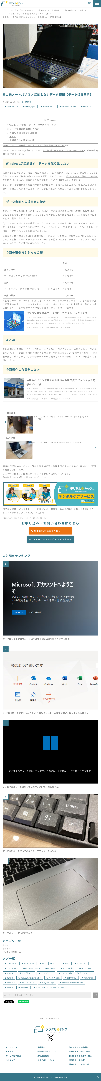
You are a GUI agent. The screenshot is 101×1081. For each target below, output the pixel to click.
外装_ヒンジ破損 (48, 982)
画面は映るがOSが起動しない (72, 982)
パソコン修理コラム (12, 952)
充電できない (72, 978)
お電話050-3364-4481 (52, 530)
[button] (97, 3)
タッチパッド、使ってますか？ (17, 933)
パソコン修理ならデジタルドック (18, 10)
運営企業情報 (43, 1056)
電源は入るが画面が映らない (31, 978)
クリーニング (81, 963)
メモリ (67, 963)
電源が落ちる (89, 978)
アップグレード (27, 973)
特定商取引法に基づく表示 (80, 1056)
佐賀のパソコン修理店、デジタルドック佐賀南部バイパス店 (34, 145)
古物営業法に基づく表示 (79, 1051)
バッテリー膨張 (54, 978)
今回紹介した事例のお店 (22, 140)
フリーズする (11, 963)
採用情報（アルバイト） (79, 1064)
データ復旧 (87, 106)
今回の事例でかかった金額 (23, 132)
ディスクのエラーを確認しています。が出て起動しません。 (32, 786)
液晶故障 (10, 978)
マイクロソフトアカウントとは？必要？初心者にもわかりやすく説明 (36, 638)
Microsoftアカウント (32, 968)
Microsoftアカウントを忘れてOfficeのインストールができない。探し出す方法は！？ (46, 712)
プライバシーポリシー (46, 1060)
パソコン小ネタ (12, 968)
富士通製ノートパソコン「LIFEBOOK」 (63, 150)
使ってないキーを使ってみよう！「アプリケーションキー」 (32, 851)
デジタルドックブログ (46, 1051)
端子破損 (10, 987)
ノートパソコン (12, 106)
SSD (43, 963)
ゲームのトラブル (28, 982)
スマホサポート (29, 963)
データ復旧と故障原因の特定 (24, 128)
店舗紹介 (56, 10)
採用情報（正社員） (77, 1060)
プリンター (11, 973)
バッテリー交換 (66, 973)
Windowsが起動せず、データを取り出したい (32, 125)
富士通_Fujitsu (30, 106)
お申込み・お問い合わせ (90, 3)
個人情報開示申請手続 (78, 1047)
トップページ (11, 1047)
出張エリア (10, 1060)
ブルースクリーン (85, 973)
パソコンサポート (47, 973)
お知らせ (7, 945)
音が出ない (11, 982)
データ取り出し (48, 106)
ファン (54, 963)
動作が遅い (51, 968)
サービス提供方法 (13, 1056)
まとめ (12, 136)
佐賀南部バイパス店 (74, 10)
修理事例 (42, 10)
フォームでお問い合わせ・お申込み (52, 539)
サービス (10, 1051)
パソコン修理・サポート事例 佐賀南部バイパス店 (25, 13)
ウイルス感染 (86, 968)
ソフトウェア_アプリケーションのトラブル (51, 987)
